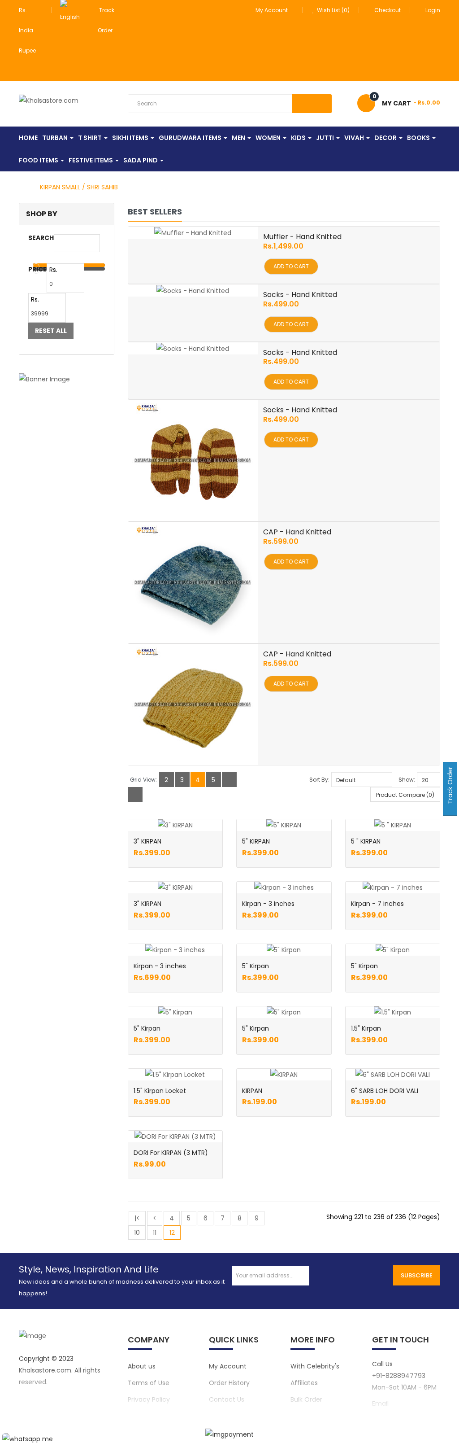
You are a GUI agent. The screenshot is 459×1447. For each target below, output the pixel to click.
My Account (228, 1366)
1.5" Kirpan (366, 1028)
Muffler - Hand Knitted (302, 237)
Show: (406, 779)
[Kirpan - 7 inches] (393, 887)
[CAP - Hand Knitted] (192, 582)
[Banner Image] (66, 379)
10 (137, 1232)
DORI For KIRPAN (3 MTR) (171, 1152)
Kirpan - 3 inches (268, 903)
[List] (229, 779)
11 (154, 1232)
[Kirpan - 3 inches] (284, 887)
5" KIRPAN (256, 841)
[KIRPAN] (284, 1074)
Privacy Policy (149, 1399)
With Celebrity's (314, 1366)
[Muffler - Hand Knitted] (192, 233)
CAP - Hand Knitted (297, 532)
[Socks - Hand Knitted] (192, 290)
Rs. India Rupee (29, 30)
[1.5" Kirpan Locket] (175, 1074)
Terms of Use (148, 1382)
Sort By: (319, 779)
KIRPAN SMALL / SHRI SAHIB (79, 187)
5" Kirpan (255, 966)
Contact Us (226, 1399)
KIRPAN (252, 1090)
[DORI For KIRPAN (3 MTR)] (175, 1136)
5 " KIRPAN (366, 841)
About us (142, 1366)
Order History (229, 1382)
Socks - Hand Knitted (300, 294)
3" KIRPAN (147, 841)
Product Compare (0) (405, 795)
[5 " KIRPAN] (392, 825)
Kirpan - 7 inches (377, 903)
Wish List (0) (333, 10)
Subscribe (417, 1275)
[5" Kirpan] (284, 950)
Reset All (51, 330)
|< (137, 1218)
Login (432, 10)
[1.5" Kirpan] (392, 1012)
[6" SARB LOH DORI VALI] (392, 1074)
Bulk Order (306, 1399)
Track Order (450, 786)
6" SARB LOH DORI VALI (384, 1090)
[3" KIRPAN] (175, 825)
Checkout (387, 10)
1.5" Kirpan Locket (160, 1090)
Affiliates (304, 1382)
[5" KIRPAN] (283, 825)
